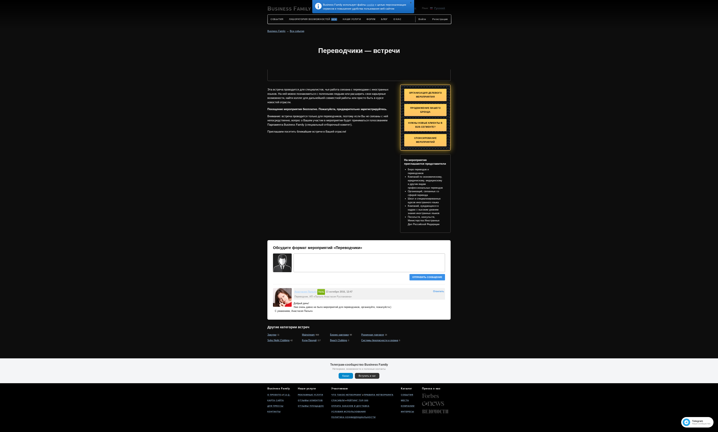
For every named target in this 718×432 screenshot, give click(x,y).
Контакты (274, 412)
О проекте (274, 395)
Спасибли (338, 400)
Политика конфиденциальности (353, 417)
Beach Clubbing (338, 340)
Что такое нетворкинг (346, 395)
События (407, 395)
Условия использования (348, 412)
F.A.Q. (286, 395)
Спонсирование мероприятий (425, 140)
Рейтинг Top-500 (357, 400)
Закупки (271, 334)
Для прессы (275, 406)
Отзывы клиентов (310, 400)
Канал (345, 375)
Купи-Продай (309, 340)
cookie (370, 4)
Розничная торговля (372, 334)
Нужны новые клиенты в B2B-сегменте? (425, 125)
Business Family (276, 31)
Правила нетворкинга (378, 395)
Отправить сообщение (427, 277)
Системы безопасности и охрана (379, 340)
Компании (408, 406)
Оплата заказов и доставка (350, 406)
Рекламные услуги (310, 395)
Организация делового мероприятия (425, 95)
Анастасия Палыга (305, 291)
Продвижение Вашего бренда (425, 110)
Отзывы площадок (311, 406)
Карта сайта (275, 400)
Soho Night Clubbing (278, 340)
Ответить (438, 291)
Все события (297, 31)
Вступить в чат (367, 375)
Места (405, 400)
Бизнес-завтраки (339, 334)
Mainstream (308, 334)
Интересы (407, 412)
